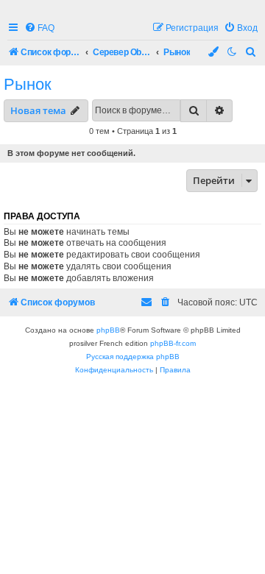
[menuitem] (39, 28)
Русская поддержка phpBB (133, 356)
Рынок (28, 84)
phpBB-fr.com (173, 343)
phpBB (108, 330)
